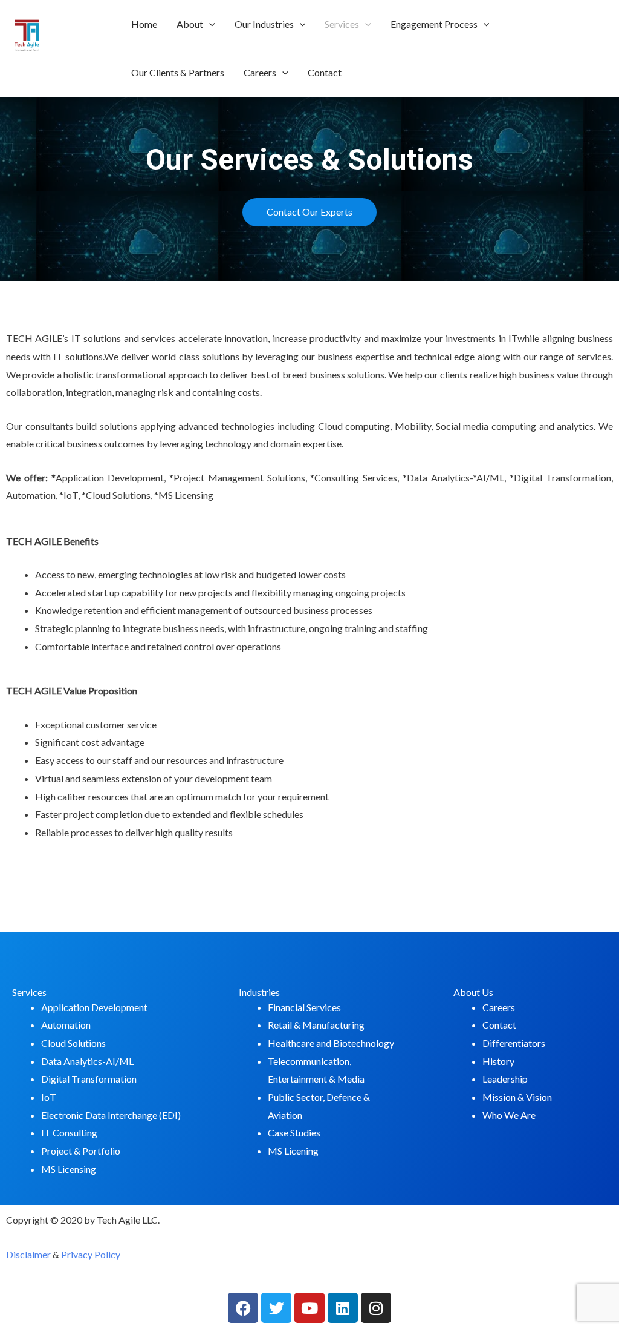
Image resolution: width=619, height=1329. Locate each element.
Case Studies (294, 1132)
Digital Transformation (89, 1078)
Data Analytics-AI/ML (87, 1061)
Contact (325, 72)
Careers (260, 72)
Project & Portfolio (80, 1150)
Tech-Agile (60, 66)
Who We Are (509, 1115)
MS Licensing (68, 1169)
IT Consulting (69, 1132)
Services (342, 24)
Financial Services (304, 1007)
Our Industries (264, 24)
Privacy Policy (90, 1254)
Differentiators (513, 1043)
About (190, 24)
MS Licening (293, 1150)
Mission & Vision (517, 1097)
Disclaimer (28, 1254)
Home (144, 24)
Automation (66, 1025)
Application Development (94, 1007)
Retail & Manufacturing (316, 1025)
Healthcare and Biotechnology (331, 1043)
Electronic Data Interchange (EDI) (111, 1115)
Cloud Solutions (73, 1043)
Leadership (505, 1078)
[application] (209, 24)
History (498, 1061)
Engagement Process (434, 24)
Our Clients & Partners (177, 72)
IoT (48, 1097)
